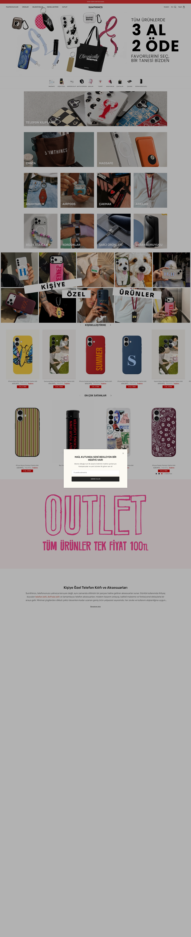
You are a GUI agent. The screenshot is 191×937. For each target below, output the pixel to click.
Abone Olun (95, 479)
